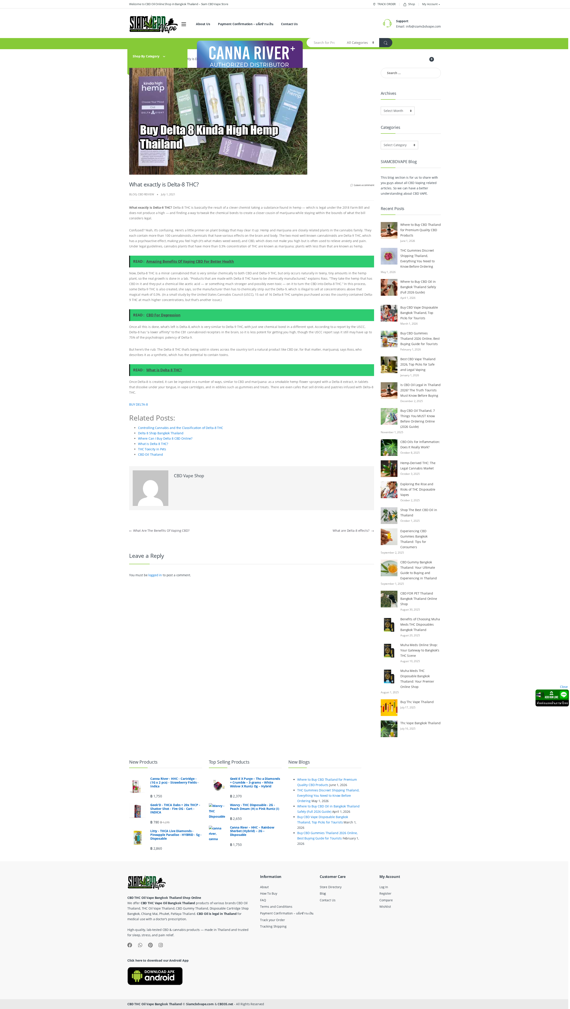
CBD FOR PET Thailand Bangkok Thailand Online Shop (418, 598)
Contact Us (289, 24)
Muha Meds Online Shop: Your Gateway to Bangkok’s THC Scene (419, 650)
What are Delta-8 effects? (353, 530)
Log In (383, 887)
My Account (430, 4)
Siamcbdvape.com (200, 1004)
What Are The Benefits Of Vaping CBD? (159, 530)
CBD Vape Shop (189, 476)
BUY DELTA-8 (138, 404)
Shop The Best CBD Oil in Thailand (418, 512)
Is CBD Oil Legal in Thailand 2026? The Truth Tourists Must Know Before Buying (420, 390)
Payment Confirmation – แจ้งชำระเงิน (245, 24)
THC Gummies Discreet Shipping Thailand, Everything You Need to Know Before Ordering (417, 258)
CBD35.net (225, 1004)
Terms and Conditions (276, 906)
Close (564, 687)
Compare (386, 900)
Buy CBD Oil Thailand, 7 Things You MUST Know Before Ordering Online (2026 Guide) (417, 418)
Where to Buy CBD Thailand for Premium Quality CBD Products (420, 229)
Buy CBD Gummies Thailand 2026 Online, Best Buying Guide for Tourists (420, 338)
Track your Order (272, 920)
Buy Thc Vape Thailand (417, 702)
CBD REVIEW (146, 194)
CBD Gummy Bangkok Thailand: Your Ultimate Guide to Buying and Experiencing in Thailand (418, 570)
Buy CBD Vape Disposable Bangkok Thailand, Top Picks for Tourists (419, 312)
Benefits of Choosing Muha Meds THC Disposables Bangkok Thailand (420, 624)
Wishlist (385, 906)
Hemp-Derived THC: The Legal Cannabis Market (418, 465)
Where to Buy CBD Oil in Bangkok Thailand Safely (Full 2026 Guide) (418, 286)
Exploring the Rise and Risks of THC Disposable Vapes (417, 489)
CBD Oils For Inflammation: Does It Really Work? (420, 444)
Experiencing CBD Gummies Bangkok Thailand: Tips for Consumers (414, 539)
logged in (155, 575)
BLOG (132, 194)
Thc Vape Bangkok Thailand (420, 723)
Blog (323, 893)
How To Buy (268, 893)
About (264, 887)
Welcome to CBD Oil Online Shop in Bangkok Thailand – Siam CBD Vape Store (178, 4)
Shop (411, 4)
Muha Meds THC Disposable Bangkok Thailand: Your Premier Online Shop (417, 679)
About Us (203, 24)
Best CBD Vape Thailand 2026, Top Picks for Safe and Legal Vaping (418, 364)
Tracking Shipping (273, 926)
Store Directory (331, 887)
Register (385, 893)
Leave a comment (364, 185)
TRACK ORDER (386, 4)
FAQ (263, 900)
